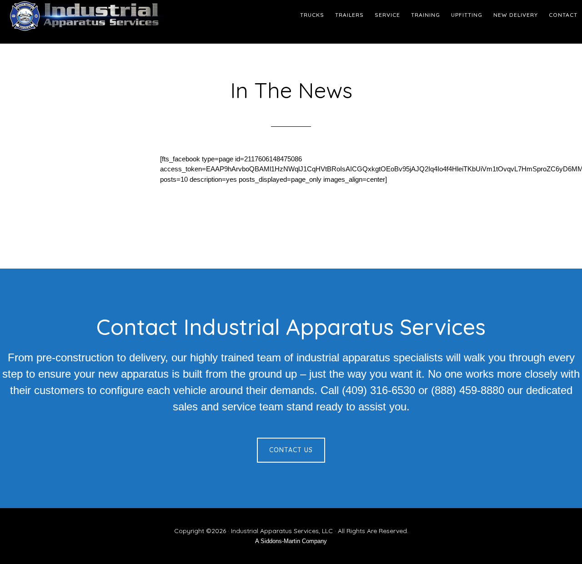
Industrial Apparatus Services (82, 16)
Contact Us (291, 450)
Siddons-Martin (280, 541)
